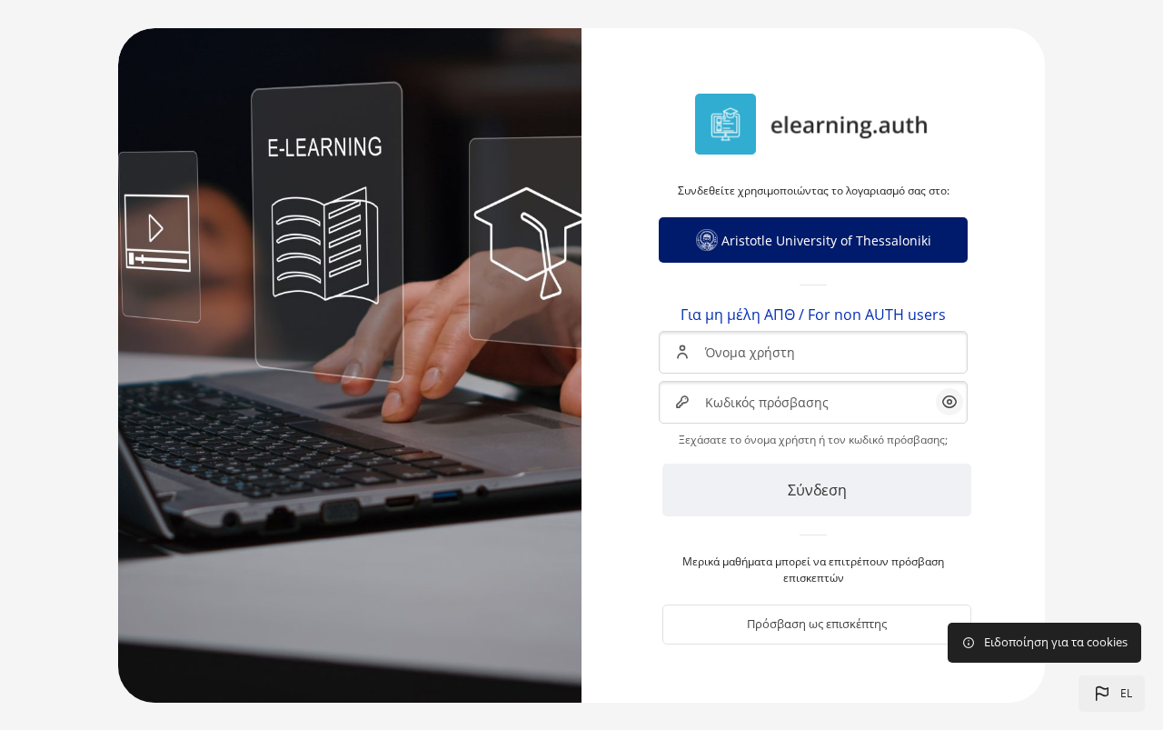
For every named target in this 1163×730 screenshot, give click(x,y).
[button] (1112, 693)
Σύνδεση (817, 490)
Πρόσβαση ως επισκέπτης (817, 623)
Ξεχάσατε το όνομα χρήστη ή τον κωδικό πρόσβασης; (813, 439)
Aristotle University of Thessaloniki (826, 240)
